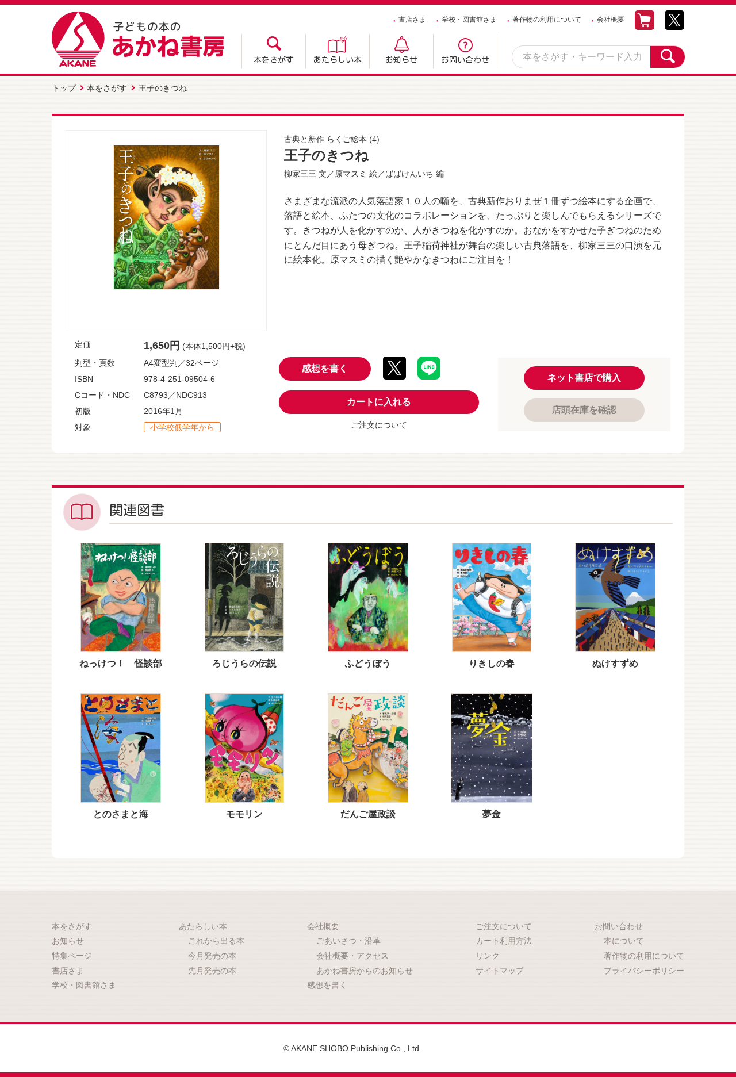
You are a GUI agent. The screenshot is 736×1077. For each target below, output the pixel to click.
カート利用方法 (504, 940)
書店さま (412, 20)
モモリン (244, 814)
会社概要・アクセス (352, 955)
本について (624, 940)
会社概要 (610, 20)
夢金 (491, 814)
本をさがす (274, 60)
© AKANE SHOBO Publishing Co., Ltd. (352, 1048)
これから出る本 (216, 940)
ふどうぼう (368, 663)
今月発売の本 (212, 955)
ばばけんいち (409, 173)
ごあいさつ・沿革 (348, 940)
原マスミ (351, 173)
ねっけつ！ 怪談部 (120, 663)
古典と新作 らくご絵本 (325, 139)
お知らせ (401, 60)
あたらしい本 (337, 60)
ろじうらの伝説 (244, 663)
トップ (64, 88)
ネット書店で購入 (584, 377)
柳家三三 (300, 173)
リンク (488, 955)
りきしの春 (492, 663)
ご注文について (379, 425)
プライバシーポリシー (644, 970)
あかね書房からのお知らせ (364, 970)
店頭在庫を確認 (584, 410)
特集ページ (72, 955)
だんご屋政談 (368, 814)
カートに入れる (379, 402)
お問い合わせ (465, 60)
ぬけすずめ (615, 663)
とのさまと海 (120, 814)
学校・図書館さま (469, 20)
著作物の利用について (546, 20)
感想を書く (325, 368)
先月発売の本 (212, 970)
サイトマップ (500, 970)
